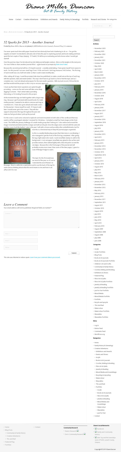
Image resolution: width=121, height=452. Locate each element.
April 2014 (98, 158)
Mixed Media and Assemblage (106, 372)
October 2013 (99, 164)
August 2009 (99, 229)
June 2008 (98, 241)
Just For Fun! (101, 413)
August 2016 (99, 125)
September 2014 (100, 155)
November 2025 (100, 48)
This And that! (99, 305)
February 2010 (99, 226)
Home (11, 19)
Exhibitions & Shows (101, 273)
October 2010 (99, 208)
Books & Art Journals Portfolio (105, 261)
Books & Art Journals (16, 32)
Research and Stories (98, 19)
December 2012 (100, 184)
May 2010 (98, 220)
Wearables (98, 314)
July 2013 (98, 170)
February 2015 (99, 140)
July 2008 (98, 238)
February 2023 (99, 51)
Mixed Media (99, 293)
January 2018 (99, 107)
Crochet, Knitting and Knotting (105, 270)
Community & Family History (104, 267)
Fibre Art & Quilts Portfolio (103, 281)
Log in (97, 325)
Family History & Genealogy (70, 19)
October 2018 (99, 96)
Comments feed (100, 331)
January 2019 (99, 90)
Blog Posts (98, 255)
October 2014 (99, 152)
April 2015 (98, 137)
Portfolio (85, 19)
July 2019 (98, 84)
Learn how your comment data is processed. (45, 257)
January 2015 (99, 143)
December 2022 (100, 54)
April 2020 (98, 69)
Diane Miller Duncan (18, 46)
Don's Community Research (74, 434)
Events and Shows (102, 354)
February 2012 (99, 193)
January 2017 (99, 116)
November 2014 (100, 149)
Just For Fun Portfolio (102, 290)
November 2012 (100, 187)
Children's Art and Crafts (103, 264)
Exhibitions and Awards (49, 19)
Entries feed (99, 328)
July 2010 (98, 214)
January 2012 (99, 196)
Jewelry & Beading (101, 284)
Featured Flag (58, 46)
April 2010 (98, 223)
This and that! (100, 384)
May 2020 (98, 66)
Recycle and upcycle (101, 302)
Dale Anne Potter (61, 64)
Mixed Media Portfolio (102, 296)
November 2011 (100, 199)
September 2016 (100, 122)
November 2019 (100, 78)
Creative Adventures (31, 19)
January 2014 (99, 161)
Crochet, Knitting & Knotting (105, 363)
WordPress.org (100, 334)
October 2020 (99, 63)
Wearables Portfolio (101, 317)
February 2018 (99, 104)
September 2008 (100, 232)
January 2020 (99, 75)
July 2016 (98, 128)
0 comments (68, 46)
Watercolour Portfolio (102, 311)
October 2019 (99, 81)
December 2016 (100, 119)
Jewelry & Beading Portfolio (104, 287)
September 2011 (100, 202)
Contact (18, 19)
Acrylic (97, 249)
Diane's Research (71, 431)
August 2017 (99, 113)
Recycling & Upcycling (103, 375)
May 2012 (98, 190)
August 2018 (99, 99)
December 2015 (100, 134)
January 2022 (99, 57)
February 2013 (99, 178)
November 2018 (100, 93)
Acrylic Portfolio (100, 252)
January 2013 (99, 181)
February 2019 (99, 87)
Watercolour (99, 308)
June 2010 (98, 217)
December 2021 (100, 60)
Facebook (100, 429)
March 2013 (98, 176)
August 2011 (99, 205)
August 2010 (99, 211)
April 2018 (98, 102)
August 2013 (99, 167)
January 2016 (99, 131)
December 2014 (100, 146)
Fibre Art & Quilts (100, 279)
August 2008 (99, 235)
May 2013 (98, 173)
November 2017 (100, 110)
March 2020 (98, 72)
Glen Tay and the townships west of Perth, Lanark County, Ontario (105, 440)
